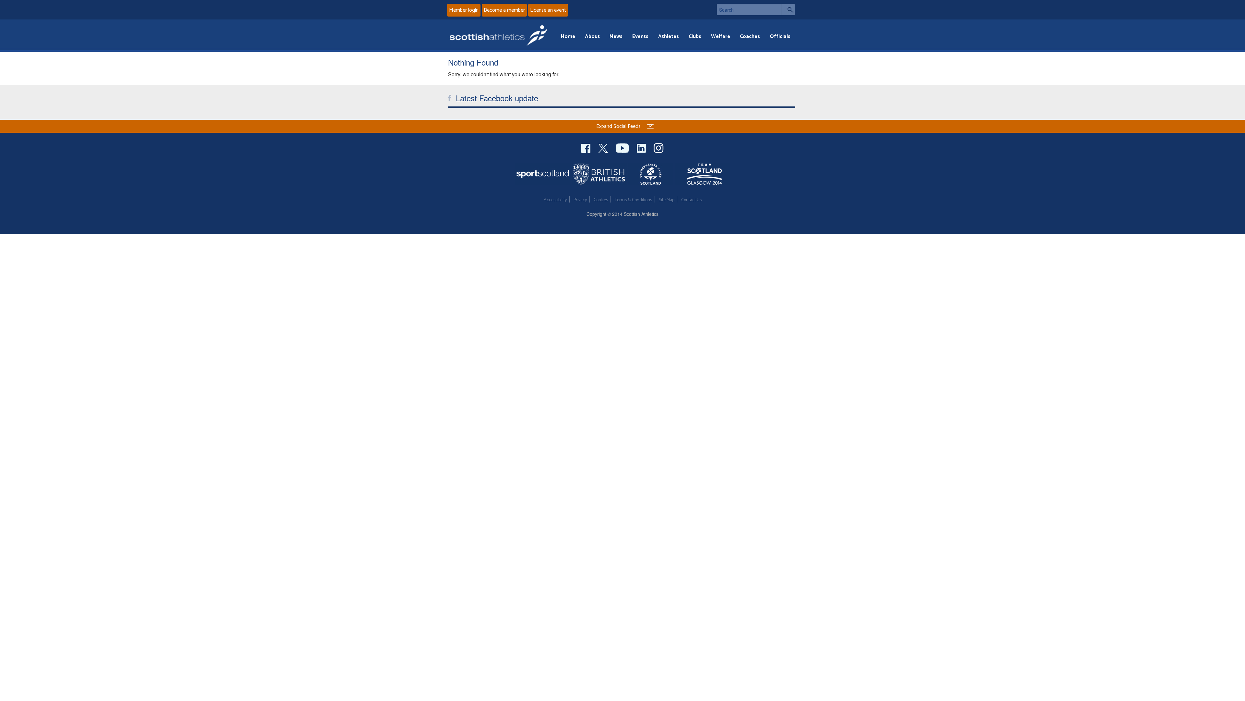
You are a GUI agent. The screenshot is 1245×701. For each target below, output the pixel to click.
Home (568, 36)
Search (788, 9)
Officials (780, 36)
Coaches (750, 36)
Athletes (668, 36)
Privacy (580, 200)
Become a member (504, 10)
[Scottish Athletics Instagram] (659, 147)
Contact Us (691, 200)
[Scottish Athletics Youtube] (623, 147)
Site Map (666, 200)
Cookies (601, 200)
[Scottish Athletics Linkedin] (642, 147)
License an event (548, 10)
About (592, 36)
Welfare (720, 36)
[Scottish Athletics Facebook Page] (586, 147)
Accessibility (555, 200)
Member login (464, 10)
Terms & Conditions (633, 200)
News (616, 36)
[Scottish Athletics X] (604, 147)
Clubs (695, 36)
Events (640, 36)
